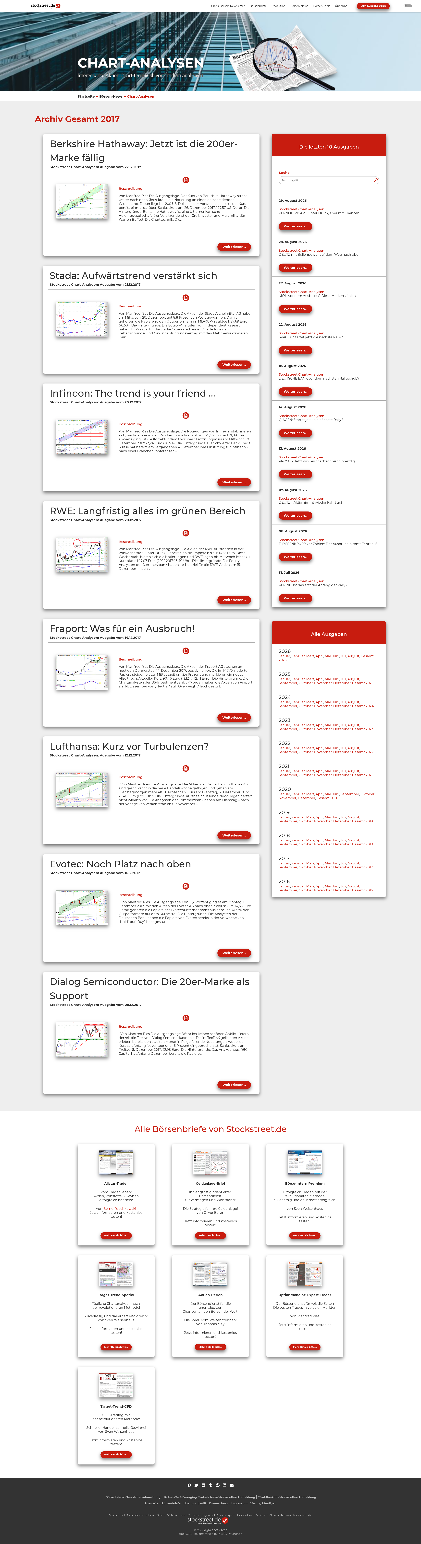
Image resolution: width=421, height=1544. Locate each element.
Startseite (86, 96)
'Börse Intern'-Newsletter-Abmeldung (133, 1497)
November (323, 683)
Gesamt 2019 (362, 821)
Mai (328, 656)
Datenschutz (218, 1503)
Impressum (239, 1503)
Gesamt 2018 (362, 844)
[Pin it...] (218, 1485)
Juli (343, 656)
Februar (298, 656)
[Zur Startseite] (47, 6)
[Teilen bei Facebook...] (189, 1485)
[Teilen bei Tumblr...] (210, 1485)
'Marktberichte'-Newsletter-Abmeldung (287, 1497)
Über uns (190, 1503)
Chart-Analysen (140, 96)
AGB (203, 1503)
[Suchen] (375, 180)
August (353, 656)
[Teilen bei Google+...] (203, 1485)
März (310, 656)
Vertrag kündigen (263, 1503)
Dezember (342, 683)
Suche (284, 173)
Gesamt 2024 (363, 706)
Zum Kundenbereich (373, 5)
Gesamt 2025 (362, 683)
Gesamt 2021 (362, 775)
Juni (335, 656)
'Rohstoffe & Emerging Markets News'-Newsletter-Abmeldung (209, 1497)
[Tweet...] (196, 1485)
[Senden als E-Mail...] (232, 1485)
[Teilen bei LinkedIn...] (224, 1485)
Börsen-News (111, 96)
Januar (284, 656)
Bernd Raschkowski (119, 1209)
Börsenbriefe (171, 1503)
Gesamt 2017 (362, 867)
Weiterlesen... (234, 247)
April (319, 656)
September (288, 683)
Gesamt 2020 (327, 798)
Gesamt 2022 (362, 752)
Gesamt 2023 (362, 729)
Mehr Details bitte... (116, 1235)
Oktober (306, 683)
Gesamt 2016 (362, 890)
